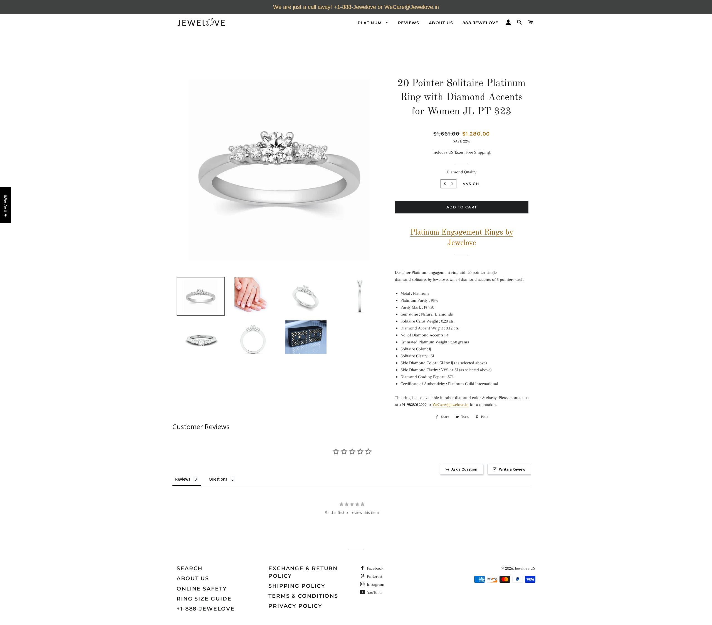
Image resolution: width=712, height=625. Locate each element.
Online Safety (202, 588)
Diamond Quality (461, 171)
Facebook (374, 568)
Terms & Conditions (303, 596)
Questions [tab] (218, 479)
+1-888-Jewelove (206, 609)
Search (189, 568)
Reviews (408, 22)
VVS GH (471, 183)
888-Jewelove (480, 22)
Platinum (370, 22)
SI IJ (448, 183)
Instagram (375, 584)
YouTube (374, 592)
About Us (441, 22)
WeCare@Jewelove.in (450, 404)
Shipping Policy (296, 586)
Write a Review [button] (512, 469)
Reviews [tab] (182, 479)
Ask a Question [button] (464, 469)
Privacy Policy (295, 606)
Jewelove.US (525, 568)
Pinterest (374, 576)
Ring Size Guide (204, 599)
